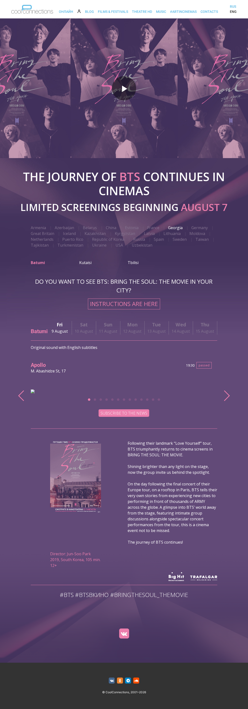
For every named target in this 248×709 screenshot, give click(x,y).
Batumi (38, 262)
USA (119, 245)
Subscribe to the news (124, 413)
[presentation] (21, 395)
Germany (199, 227)
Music (161, 12)
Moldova (197, 233)
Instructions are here (124, 304)
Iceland (69, 233)
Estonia (132, 227)
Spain (159, 239)
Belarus (90, 227)
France (153, 227)
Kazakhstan (95, 233)
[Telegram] (128, 680)
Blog (89, 12)
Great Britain (42, 233)
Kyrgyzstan (125, 233)
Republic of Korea (108, 239)
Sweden (180, 239)
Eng (233, 12)
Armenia (38, 227)
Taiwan (202, 239)
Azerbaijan (64, 227)
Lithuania (172, 233)
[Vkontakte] (124, 633)
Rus (233, 6)
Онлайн (66, 12)
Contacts (209, 12)
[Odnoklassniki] (120, 680)
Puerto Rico (72, 239)
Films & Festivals (113, 12)
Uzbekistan (142, 245)
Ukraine (99, 245)
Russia (139, 239)
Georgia (175, 227)
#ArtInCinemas (183, 12)
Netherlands (42, 239)
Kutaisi (85, 262)
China (111, 227)
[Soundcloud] (136, 680)
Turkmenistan (70, 245)
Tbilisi (133, 262)
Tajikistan (40, 245)
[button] (89, 399)
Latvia (149, 233)
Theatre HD (142, 12)
